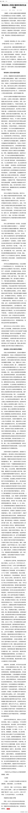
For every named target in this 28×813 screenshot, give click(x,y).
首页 (1, 1)
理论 (3, 1)
